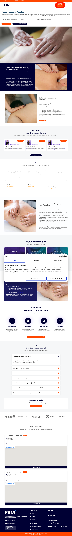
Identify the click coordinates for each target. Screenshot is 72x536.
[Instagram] (64, 527)
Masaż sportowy (36, 251)
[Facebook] (61, 527)
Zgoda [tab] (15, 260)
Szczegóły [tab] (36, 260)
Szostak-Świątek (14, 142)
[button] (5, 144)
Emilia (33, 142)
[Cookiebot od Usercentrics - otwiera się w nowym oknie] (60, 256)
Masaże (14, 251)
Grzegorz (55, 142)
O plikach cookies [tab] (57, 260)
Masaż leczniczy (57, 251)
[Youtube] (66, 527)
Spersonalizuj (35, 278)
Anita (11, 142)
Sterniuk (34, 142)
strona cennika (20, 292)
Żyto (54, 142)
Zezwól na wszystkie (56, 278)
